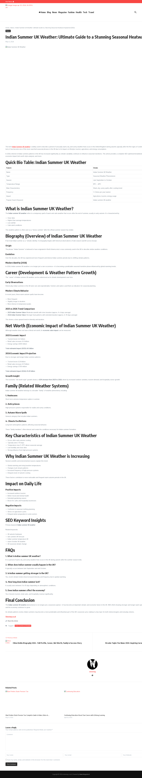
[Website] (92, 675)
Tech (85, 12)
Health (79, 12)
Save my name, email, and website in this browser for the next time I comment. (33, 760)
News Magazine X (85, 774)
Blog (49, 12)
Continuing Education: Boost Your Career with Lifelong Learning (84, 715)
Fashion (71, 12)
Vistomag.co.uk (11, 616)
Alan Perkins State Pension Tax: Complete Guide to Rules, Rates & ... (27, 715)
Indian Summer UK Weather (23, 625)
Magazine (62, 12)
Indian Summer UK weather (21, 147)
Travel (91, 12)
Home (7, 28)
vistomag (92, 672)
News (54, 12)
